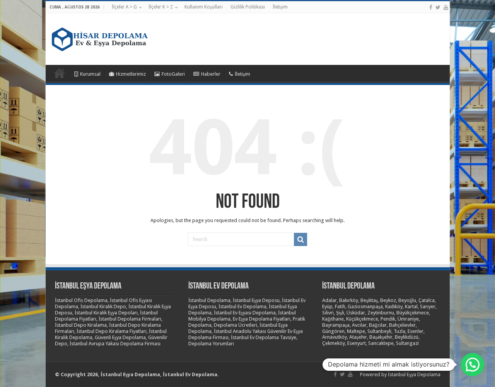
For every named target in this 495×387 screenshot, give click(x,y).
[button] (472, 364)
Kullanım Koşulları (203, 7)
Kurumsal (90, 74)
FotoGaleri (173, 74)
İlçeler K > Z (160, 7)
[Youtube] (446, 7)
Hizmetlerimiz (131, 74)
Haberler (210, 74)
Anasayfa (60, 73)
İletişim (280, 7)
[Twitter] (438, 7)
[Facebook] (430, 7)
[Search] (300, 239)
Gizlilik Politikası (247, 7)
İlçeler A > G (124, 7)
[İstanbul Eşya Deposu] (99, 37)
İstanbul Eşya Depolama (414, 374)
